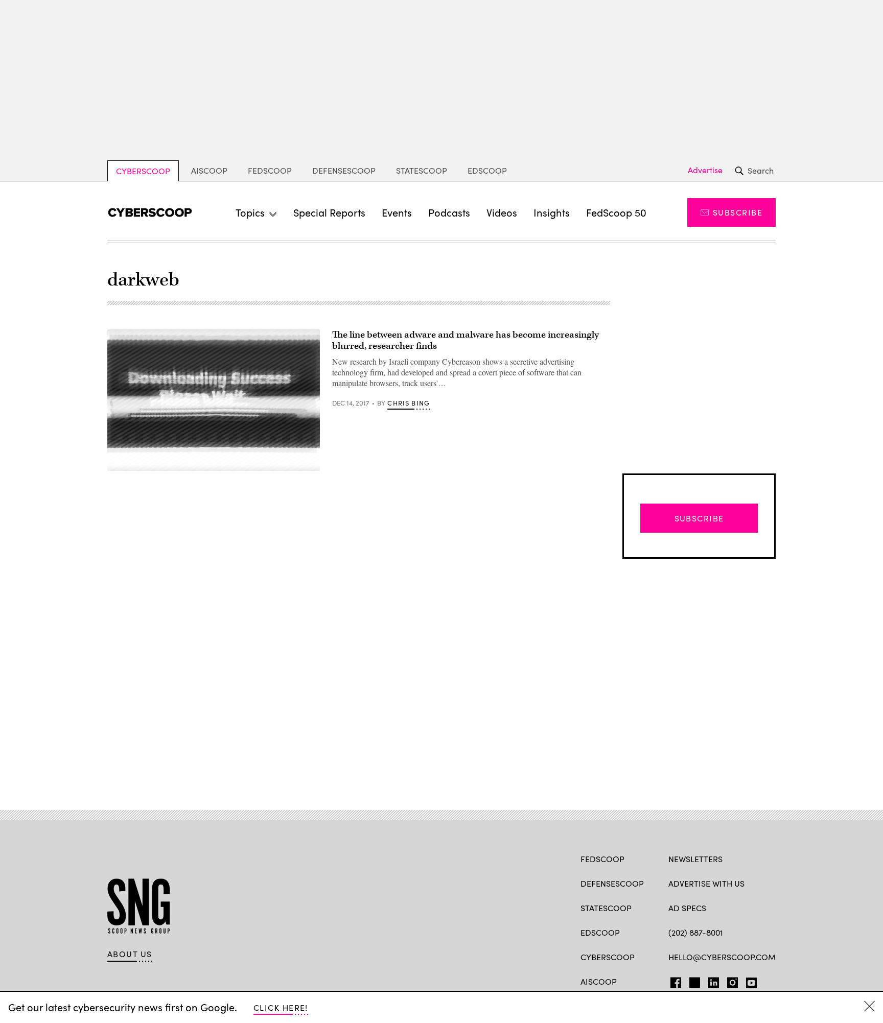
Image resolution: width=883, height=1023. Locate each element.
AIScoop (209, 170)
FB (673, 981)
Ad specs (687, 907)
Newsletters (695, 858)
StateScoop (421, 170)
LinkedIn (713, 981)
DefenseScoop (344, 170)
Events (397, 212)
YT (749, 981)
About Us (129, 954)
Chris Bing (408, 403)
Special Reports (329, 212)
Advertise (705, 170)
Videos (501, 212)
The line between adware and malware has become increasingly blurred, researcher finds (465, 340)
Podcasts (449, 212)
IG (729, 981)
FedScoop (270, 170)
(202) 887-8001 (695, 932)
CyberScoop (143, 170)
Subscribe (737, 212)
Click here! (280, 1007)
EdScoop (487, 170)
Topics (250, 212)
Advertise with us (706, 883)
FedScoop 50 (616, 212)
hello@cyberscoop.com (722, 956)
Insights (551, 212)
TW (693, 981)
